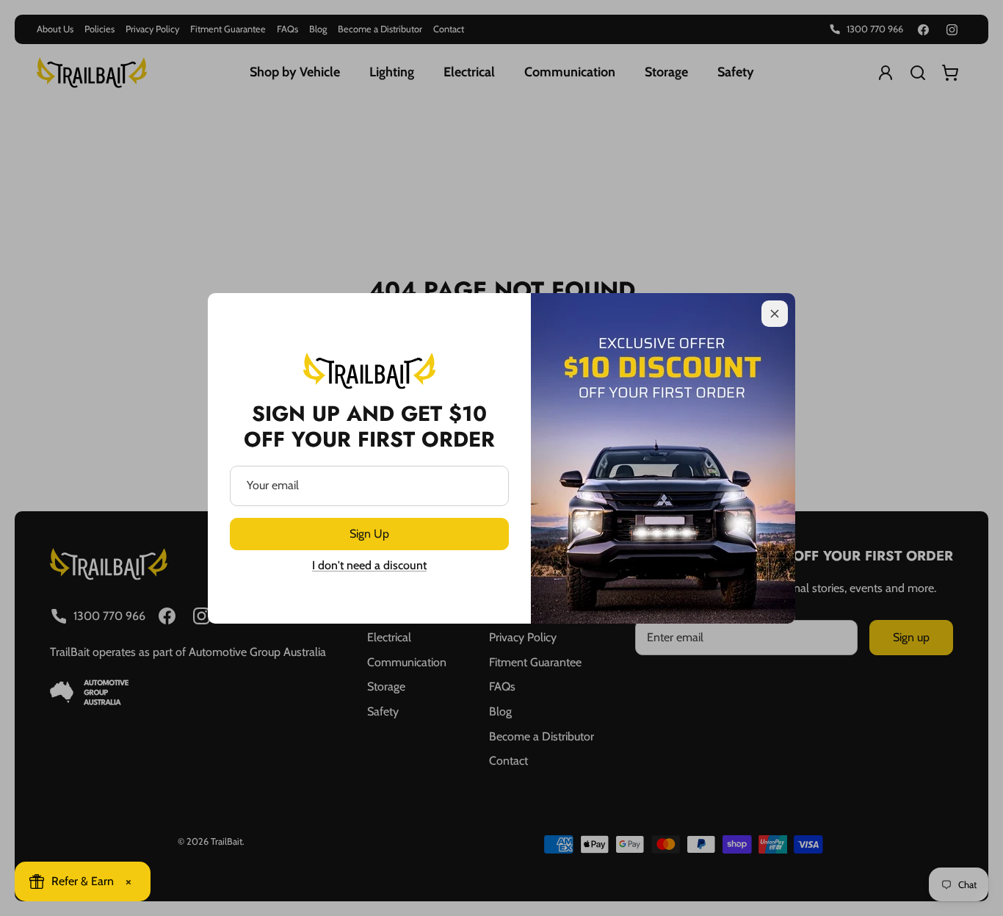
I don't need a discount (369, 565)
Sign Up (369, 534)
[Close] (774, 313)
